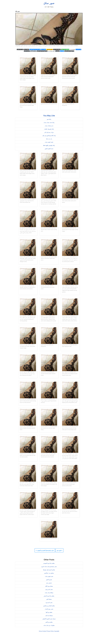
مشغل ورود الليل (49, 586)
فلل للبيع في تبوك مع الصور (69, 51)
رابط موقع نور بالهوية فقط (49, 145)
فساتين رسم (43, 49)
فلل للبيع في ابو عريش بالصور (42, 51)
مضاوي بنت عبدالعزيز (49, 573)
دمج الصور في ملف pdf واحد (49, 135)
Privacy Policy (50, 631)
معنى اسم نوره (49, 602)
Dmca (40, 631)
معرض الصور (49, 579)
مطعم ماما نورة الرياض (49, 596)
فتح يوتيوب (57, 51)
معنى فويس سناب (49, 576)
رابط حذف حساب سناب (49, 122)
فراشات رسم (26, 49)
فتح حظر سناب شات (56, 49)
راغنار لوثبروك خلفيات (49, 129)
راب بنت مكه (49, 138)
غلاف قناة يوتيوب (33, 51)
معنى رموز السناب (49, 609)
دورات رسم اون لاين (49, 132)
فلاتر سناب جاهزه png (65, 49)
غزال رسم (62, 51)
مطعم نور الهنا (49, 612)
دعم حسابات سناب (49, 125)
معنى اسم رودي (49, 589)
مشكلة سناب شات (49, 592)
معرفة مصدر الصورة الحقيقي (49, 618)
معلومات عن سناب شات (49, 625)
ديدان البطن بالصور (49, 148)
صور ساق (49, 3)
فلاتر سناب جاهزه (50, 49)
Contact (44, 631)
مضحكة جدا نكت (49, 615)
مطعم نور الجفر (49, 622)
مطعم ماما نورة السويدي (49, 563)
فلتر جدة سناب (78, 49)
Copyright (56, 631)
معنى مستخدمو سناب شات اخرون (49, 566)
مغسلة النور (49, 599)
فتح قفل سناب (72, 49)
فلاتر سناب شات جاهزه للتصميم (35, 49)
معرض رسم (49, 583)
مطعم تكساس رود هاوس (49, 605)
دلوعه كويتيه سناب (49, 142)
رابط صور (49, 119)
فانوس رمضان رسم (51, 51)
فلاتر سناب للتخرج (20, 49)
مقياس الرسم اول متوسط (49, 569)
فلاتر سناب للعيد (27, 51)
